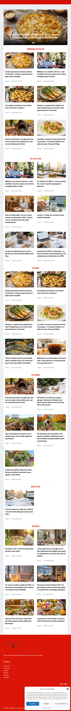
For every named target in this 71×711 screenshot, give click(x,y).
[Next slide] (57, 27)
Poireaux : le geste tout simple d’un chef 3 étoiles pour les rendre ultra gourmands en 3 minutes (50, 107)
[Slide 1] (32, 43)
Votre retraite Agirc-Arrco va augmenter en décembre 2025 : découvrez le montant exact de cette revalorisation (19, 218)
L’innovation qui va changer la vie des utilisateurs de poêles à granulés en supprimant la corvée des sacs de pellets (51, 552)
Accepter (33, 704)
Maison (6, 673)
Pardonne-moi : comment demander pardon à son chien (19, 550)
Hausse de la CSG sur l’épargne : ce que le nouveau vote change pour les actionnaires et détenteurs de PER (51, 253)
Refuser (46, 704)
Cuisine (6, 670)
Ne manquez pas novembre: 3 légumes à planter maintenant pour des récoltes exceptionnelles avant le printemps (50, 437)
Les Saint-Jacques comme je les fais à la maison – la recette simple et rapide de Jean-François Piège (51, 141)
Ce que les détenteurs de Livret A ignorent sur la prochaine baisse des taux (19, 253)
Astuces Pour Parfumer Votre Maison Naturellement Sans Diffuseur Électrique (18, 621)
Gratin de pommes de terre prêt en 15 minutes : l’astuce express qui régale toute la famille (19, 74)
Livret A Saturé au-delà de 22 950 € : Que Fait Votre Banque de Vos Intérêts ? (19, 511)
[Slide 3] (38, 43)
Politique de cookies (46, 707)
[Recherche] (66, 2)
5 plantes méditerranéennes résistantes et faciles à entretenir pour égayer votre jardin (18, 472)
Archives (6, 668)
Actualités (35, 31)
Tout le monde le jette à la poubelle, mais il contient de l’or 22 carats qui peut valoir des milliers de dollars (19, 360)
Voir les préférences (61, 704)
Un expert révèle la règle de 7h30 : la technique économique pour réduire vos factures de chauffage (19, 587)
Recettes (6, 677)
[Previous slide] (13, 27)
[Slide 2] (35, 43)
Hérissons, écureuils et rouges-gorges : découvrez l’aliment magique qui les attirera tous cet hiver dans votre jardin (50, 401)
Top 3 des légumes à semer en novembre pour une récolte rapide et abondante (18, 436)
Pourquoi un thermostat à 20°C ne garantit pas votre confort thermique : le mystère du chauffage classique (51, 587)
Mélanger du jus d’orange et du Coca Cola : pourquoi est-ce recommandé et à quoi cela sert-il (51, 360)
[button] (67, 689)
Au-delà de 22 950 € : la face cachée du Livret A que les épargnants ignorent (51, 183)
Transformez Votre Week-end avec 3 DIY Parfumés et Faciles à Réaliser (51, 620)
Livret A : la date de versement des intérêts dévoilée (50, 216)
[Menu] (4, 2)
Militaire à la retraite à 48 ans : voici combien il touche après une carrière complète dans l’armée (35, 36)
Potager (6, 675)
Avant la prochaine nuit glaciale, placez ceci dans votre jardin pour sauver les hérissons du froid (19, 141)
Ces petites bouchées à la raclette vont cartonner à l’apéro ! (18, 106)
